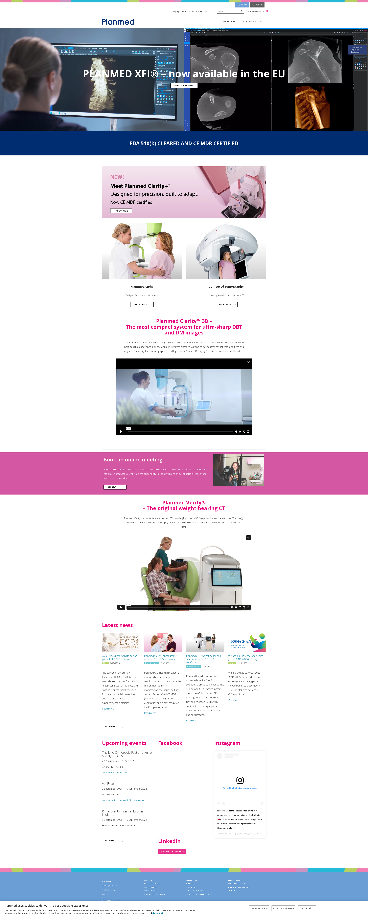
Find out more (140, 305)
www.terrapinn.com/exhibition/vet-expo (123, 800)
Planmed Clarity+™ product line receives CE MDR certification (160, 657)
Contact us (208, 11)
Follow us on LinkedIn (171, 851)
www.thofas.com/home (114, 772)
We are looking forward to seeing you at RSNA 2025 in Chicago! (245, 657)
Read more (108, 708)
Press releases (150, 887)
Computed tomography (251, 22)
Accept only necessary (283, 908)
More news (110, 726)
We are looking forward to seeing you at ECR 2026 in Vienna (119, 657)
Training (232, 891)
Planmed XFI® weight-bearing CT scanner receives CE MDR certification (203, 659)
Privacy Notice (158, 913)
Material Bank (197, 11)
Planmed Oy (230, 833)
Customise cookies (259, 908)
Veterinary (242, 5)
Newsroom (185, 11)
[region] (184, 908)
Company (175, 11)
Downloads (191, 887)
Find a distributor (256, 11)
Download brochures (154, 894)
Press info (149, 880)
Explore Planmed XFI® (183, 85)
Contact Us (191, 880)
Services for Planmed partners (200, 894)
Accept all (307, 908)
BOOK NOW (111, 487)
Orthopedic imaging (237, 884)
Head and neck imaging (238, 887)
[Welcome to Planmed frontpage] (118, 21)
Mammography (229, 22)
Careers (189, 884)
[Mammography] (142, 251)
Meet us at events (152, 884)
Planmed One (257, 5)
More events (111, 840)
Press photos (150, 891)
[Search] (242, 11)
